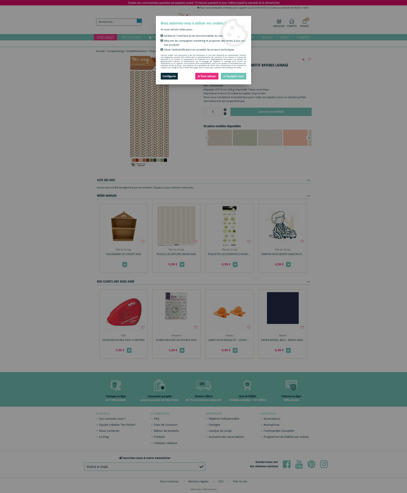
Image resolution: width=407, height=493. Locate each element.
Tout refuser (208, 76)
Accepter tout (235, 76)
